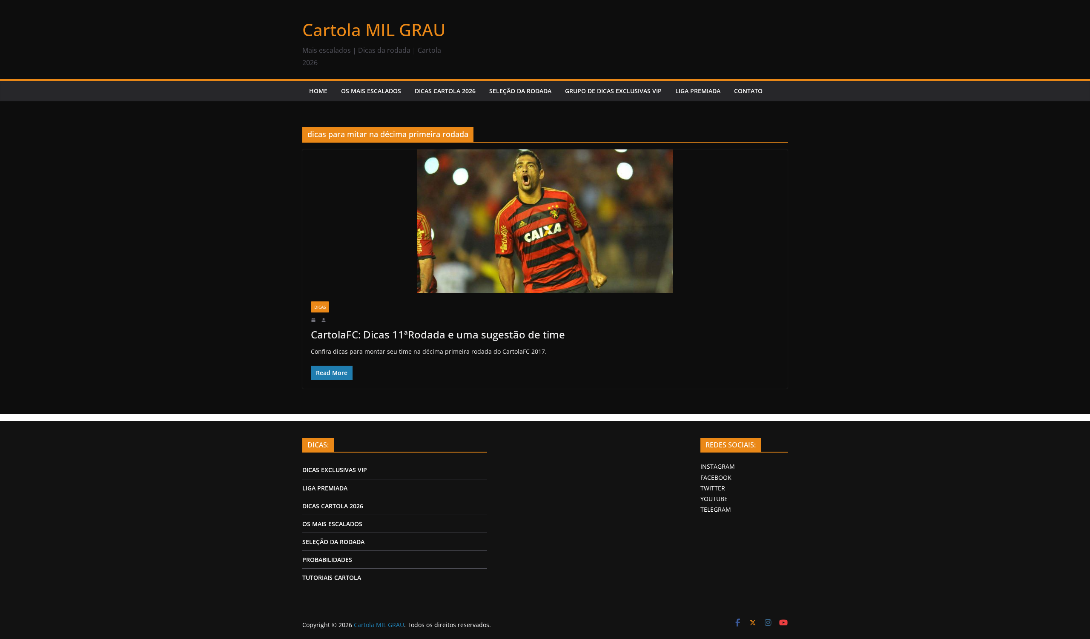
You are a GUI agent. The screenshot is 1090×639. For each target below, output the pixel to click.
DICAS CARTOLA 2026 (445, 91)
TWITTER (712, 488)
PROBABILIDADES (327, 560)
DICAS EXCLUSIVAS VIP (334, 470)
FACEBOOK (715, 477)
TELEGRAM (715, 509)
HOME (318, 91)
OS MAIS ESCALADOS (371, 91)
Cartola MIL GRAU (373, 29)
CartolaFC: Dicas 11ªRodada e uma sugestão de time (438, 334)
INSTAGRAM (717, 466)
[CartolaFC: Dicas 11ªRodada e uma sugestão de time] (545, 221)
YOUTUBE (714, 499)
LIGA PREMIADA (697, 91)
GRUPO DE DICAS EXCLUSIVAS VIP (613, 91)
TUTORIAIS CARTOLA (331, 577)
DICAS (320, 307)
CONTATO (748, 91)
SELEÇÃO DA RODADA (520, 91)
